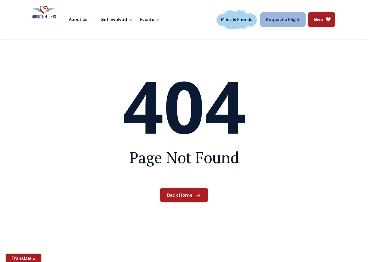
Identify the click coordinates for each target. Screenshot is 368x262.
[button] (283, 19)
